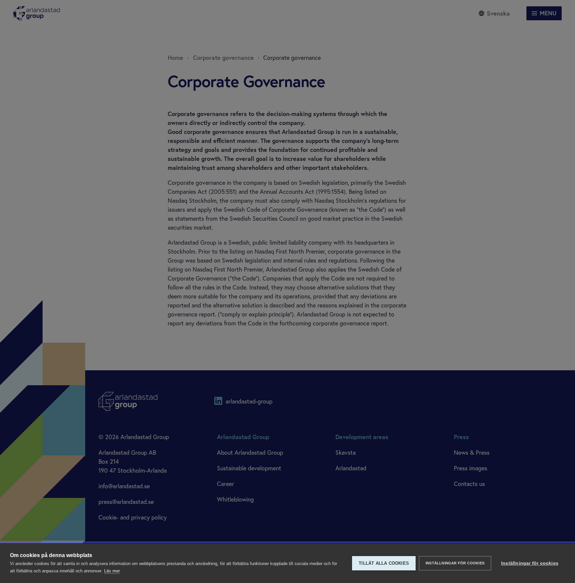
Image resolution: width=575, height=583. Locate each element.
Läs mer (112, 570)
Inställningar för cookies (455, 563)
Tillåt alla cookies (384, 563)
